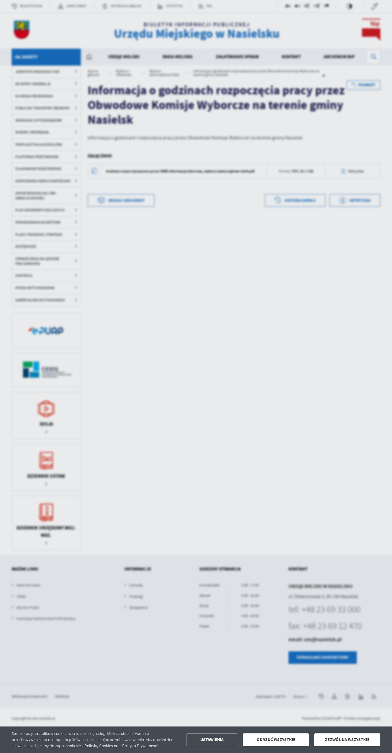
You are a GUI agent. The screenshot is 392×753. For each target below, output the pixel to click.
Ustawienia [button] (212, 740)
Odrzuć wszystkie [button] (276, 740)
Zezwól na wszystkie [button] (347, 740)
